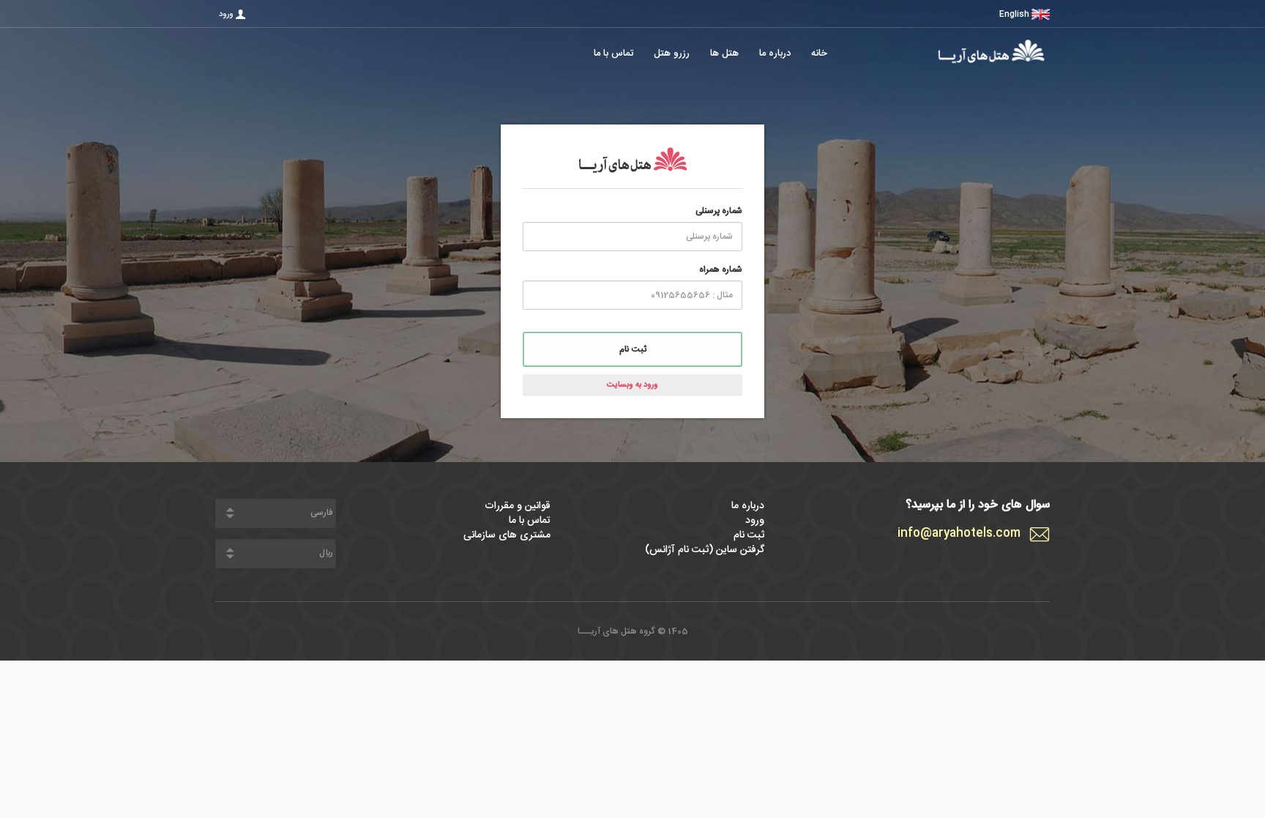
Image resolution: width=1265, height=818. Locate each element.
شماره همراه (720, 269)
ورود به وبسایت (632, 385)
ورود (226, 14)
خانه (819, 54)
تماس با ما (613, 54)
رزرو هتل (672, 54)
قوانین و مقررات (518, 506)
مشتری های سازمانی (507, 535)
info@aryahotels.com (959, 534)
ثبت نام (632, 349)
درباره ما (775, 54)
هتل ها (724, 54)
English (1014, 14)
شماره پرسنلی (718, 211)
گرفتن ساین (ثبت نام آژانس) (704, 550)
